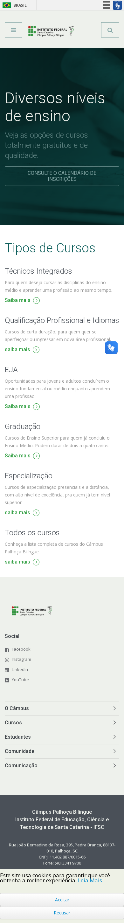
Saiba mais (18, 301)
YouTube (20, 679)
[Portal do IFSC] (51, 32)
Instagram (21, 659)
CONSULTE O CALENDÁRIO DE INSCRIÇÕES (62, 176)
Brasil (13, 5)
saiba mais (17, 350)
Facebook (21, 649)
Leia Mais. (90, 880)
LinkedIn (20, 669)
